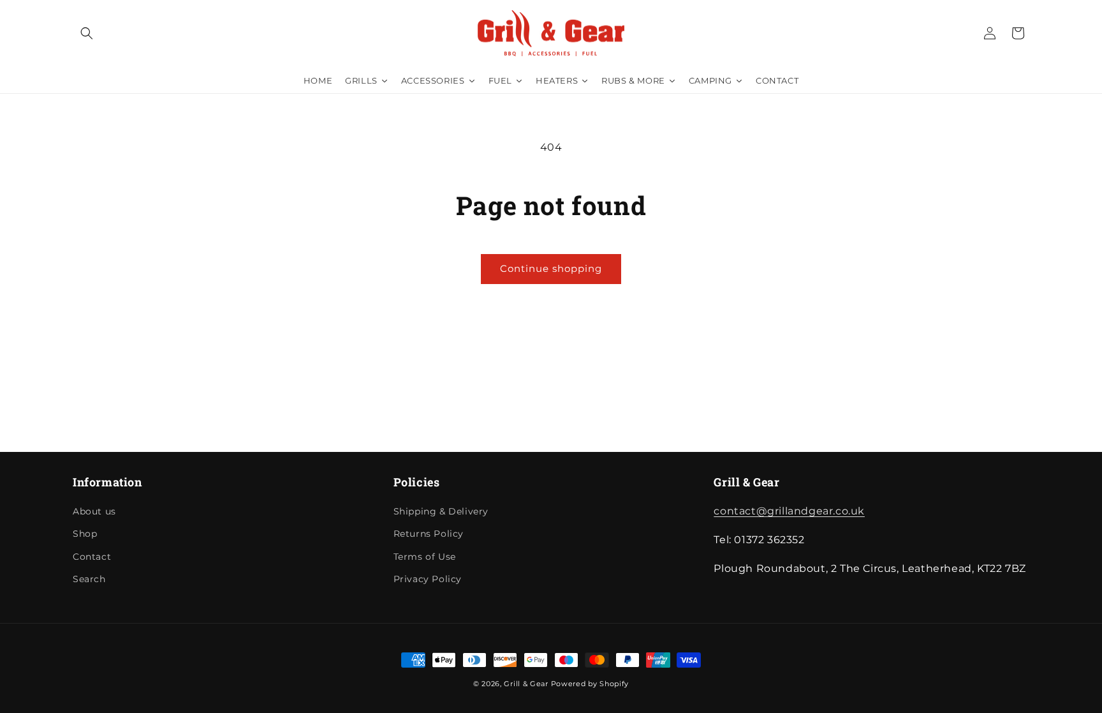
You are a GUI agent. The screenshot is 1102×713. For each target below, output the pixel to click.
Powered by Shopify (590, 683)
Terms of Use (424, 556)
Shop (85, 534)
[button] (87, 33)
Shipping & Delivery (441, 512)
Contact (92, 556)
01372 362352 (1041, 14)
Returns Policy (428, 534)
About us (94, 512)
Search (89, 579)
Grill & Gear (526, 683)
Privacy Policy (427, 579)
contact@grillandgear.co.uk (789, 512)
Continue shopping (551, 268)
